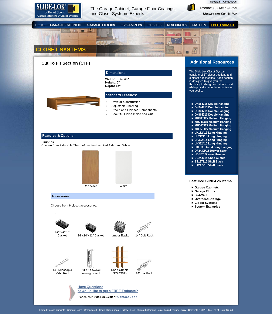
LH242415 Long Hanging (211, 136)
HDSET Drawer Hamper (210, 154)
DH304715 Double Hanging (212, 111)
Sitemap (150, 310)
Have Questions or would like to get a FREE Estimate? (108, 289)
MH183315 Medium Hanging (213, 118)
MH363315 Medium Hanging (213, 129)
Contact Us (230, 1)
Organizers (90, 310)
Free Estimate (137, 310)
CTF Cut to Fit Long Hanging (213, 147)
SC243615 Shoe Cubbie (210, 158)
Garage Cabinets (207, 187)
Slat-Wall (201, 195)
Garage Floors (205, 191)
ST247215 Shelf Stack (209, 165)
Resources (113, 310)
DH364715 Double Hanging (212, 114)
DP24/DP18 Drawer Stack (211, 150)
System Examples (207, 206)
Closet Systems (206, 202)
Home (42, 310)
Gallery (124, 310)
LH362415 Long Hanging (211, 143)
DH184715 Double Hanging (212, 103)
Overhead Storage (208, 199)
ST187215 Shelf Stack (209, 161)
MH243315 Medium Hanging (213, 121)
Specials (215, 1)
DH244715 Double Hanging (212, 107)
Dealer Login (163, 310)
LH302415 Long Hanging (211, 139)
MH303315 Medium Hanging (213, 125)
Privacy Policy (178, 310)
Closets (101, 310)
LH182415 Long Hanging (211, 132)
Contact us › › (127, 296)
